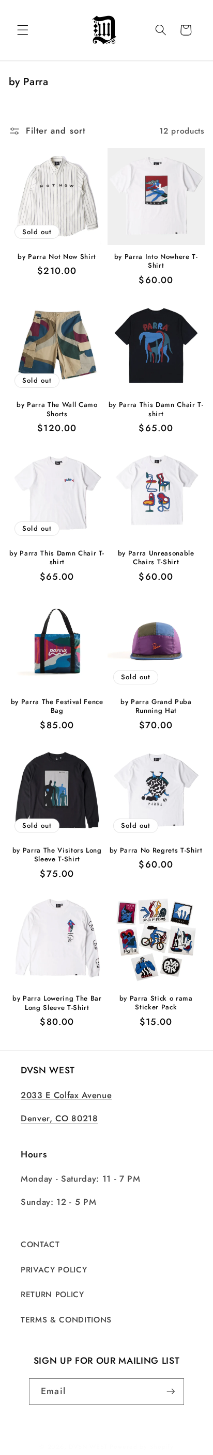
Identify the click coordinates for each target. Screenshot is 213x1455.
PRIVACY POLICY (54, 1270)
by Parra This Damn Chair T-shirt (156, 409)
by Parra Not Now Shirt (57, 256)
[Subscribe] (170, 1391)
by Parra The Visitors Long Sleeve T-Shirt (57, 854)
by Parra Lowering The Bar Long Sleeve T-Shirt (57, 1002)
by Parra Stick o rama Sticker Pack (156, 1002)
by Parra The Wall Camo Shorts (57, 409)
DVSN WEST (88, 1446)
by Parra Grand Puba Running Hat (156, 706)
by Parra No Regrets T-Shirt (156, 850)
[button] (22, 30)
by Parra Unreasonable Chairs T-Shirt (156, 557)
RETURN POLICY (52, 1294)
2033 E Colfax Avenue (66, 1095)
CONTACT (40, 1244)
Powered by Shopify (142, 1446)
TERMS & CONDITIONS (66, 1320)
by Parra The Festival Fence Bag (57, 706)
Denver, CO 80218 (59, 1118)
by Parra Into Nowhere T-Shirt (156, 261)
